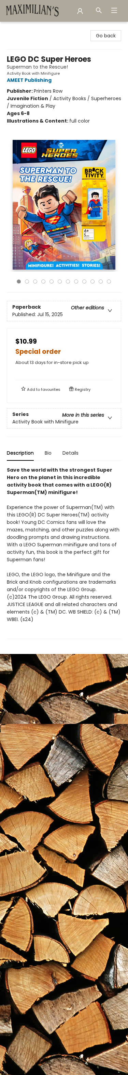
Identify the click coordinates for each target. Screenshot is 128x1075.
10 (92, 281)
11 (101, 281)
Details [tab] (70, 453)
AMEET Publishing (29, 80)
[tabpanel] (64, 552)
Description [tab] (20, 453)
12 (109, 281)
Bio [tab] (48, 453)
